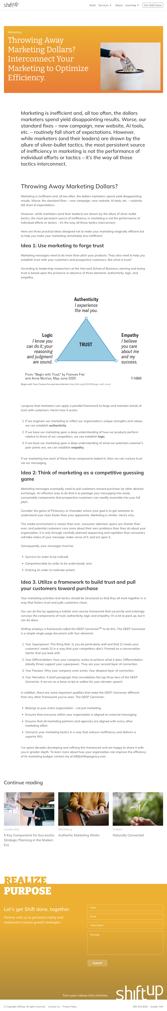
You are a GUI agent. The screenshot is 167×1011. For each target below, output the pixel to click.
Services (103, 5)
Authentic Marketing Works (78, 835)
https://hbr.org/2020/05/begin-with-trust (89, 384)
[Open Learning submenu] (138, 5)
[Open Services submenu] (111, 5)
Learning (130, 5)
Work (92, 5)
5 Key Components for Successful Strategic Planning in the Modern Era (29, 840)
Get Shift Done (153, 5)
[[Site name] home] (11, 5)
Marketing (15, 32)
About (119, 5)
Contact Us (54, 1006)
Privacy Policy (69, 1006)
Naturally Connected (128, 835)
